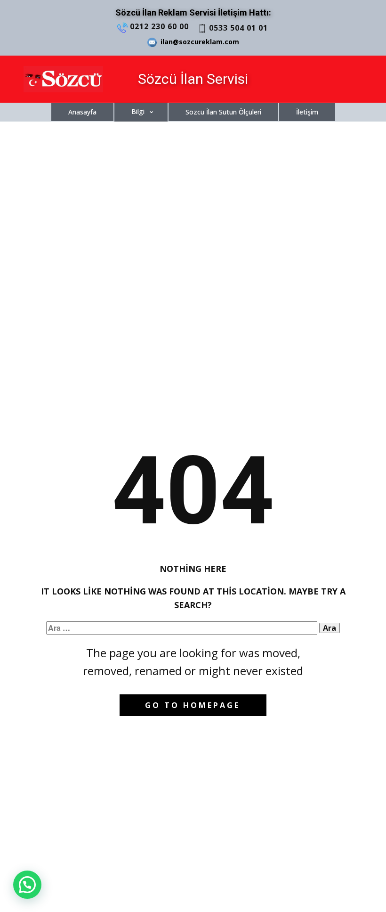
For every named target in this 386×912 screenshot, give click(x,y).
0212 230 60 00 (158, 26)
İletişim (307, 111)
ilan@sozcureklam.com (198, 41)
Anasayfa (82, 111)
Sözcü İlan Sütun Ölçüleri (223, 111)
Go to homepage (192, 705)
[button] (27, 885)
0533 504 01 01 (237, 28)
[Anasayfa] (63, 79)
